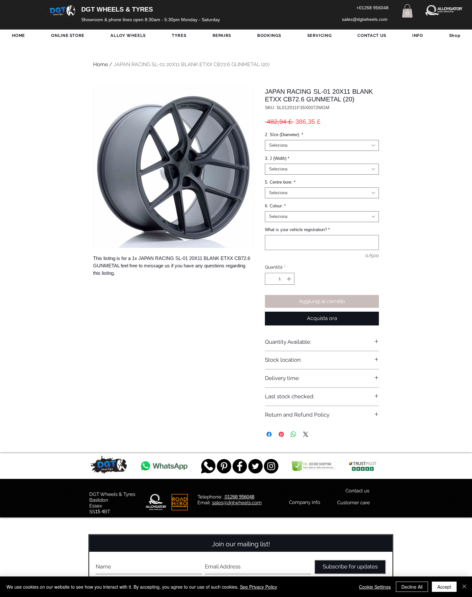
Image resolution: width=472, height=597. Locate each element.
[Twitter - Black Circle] (255, 466)
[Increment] (289, 278)
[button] (407, 11)
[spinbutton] (279, 278)
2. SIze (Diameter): (284, 134)
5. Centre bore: (280, 182)
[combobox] (322, 145)
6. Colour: (275, 205)
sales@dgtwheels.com (237, 503)
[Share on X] (306, 434)
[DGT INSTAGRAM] (271, 466)
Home (100, 64)
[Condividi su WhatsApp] (293, 434)
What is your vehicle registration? (297, 229)
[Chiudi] (464, 587)
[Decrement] (270, 278)
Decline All (412, 587)
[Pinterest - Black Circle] (224, 466)
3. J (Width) (277, 158)
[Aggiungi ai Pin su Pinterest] (281, 434)
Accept (444, 587)
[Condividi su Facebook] (269, 434)
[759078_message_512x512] (208, 466)
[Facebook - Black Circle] (239, 466)
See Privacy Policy (258, 587)
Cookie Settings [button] (375, 587)
